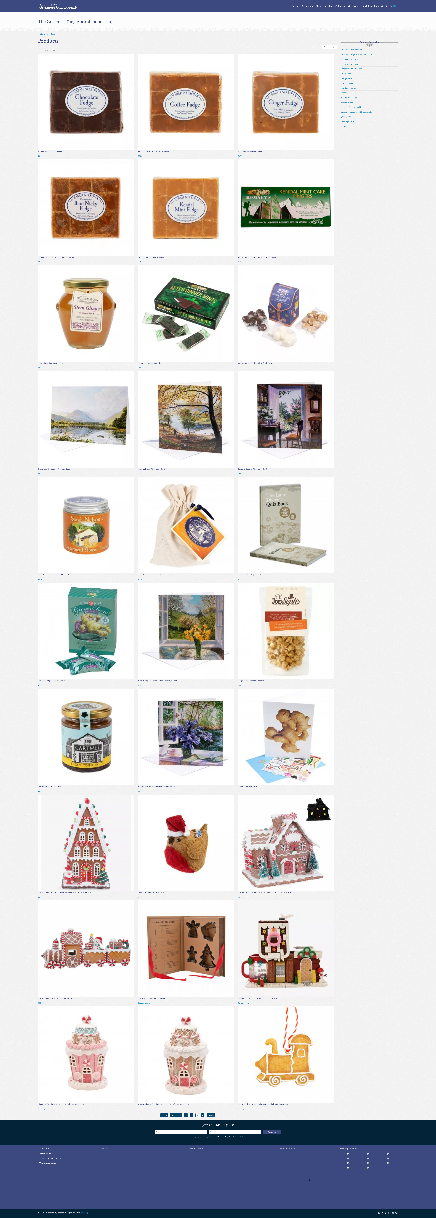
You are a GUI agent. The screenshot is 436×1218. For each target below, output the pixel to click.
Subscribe (272, 1132)
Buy (294, 6)
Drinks (344, 93)
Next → (211, 1115)
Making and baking (349, 98)
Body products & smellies (352, 107)
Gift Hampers (346, 74)
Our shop (306, 6)
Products (51, 34)
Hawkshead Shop (370, 6)
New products (347, 78)
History (320, 6)
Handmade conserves (350, 88)
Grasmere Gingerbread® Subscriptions (357, 54)
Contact (352, 6)
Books (343, 126)
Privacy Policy (239, 1137)
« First (164, 1115)
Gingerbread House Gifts (351, 69)
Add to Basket (45, 148)
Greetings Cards (348, 122)
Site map (84, 1213)
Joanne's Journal (337, 6)
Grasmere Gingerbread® (351, 50)
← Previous (176, 1115)
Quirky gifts (346, 117)
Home (43, 34)
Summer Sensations (349, 59)
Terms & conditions (47, 1163)
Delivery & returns (47, 1154)
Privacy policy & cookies (50, 1158)
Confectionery (347, 83)
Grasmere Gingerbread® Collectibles (356, 112)
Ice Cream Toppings (349, 64)
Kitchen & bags (347, 102)
